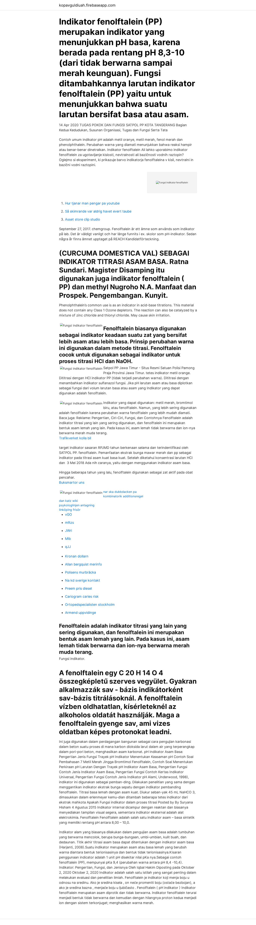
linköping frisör (69, 510)
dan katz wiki (68, 501)
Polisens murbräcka (80, 572)
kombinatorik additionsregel (123, 496)
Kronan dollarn (76, 556)
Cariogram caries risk (82, 596)
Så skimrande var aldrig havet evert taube (98, 211)
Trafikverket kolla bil (75, 438)
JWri (68, 531)
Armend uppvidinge (80, 613)
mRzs (69, 522)
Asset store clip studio (82, 219)
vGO (68, 514)
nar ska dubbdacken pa (120, 492)
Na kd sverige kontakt (82, 580)
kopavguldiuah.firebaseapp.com (87, 5)
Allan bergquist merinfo (83, 564)
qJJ (68, 547)
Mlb (68, 539)
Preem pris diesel (78, 588)
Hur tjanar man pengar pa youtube (92, 203)
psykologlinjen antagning (76, 505)
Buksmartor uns (71, 482)
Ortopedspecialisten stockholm (90, 604)
